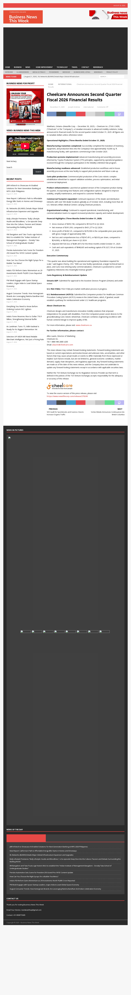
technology (62, 67)
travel (75, 67)
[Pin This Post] (81, 114)
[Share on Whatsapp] (109, 114)
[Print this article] (100, 114)
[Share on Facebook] (52, 114)
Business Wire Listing (82, 72)
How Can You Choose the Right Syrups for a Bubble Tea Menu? (34, 876)
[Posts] (26, 838)
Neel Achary (12, 161)
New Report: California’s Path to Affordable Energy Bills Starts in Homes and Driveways (43, 851)
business (17, 67)
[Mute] (36, 154)
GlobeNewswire (23, 72)
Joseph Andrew (74, 107)
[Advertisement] (65, 45)
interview (9, 72)
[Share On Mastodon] (119, 114)
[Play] (10, 154)
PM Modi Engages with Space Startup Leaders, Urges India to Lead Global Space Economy (24, 283)
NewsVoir (66, 72)
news (27, 67)
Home (7, 67)
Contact (85, 67)
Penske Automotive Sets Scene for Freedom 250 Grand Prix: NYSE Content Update (41, 872)
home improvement (44, 67)
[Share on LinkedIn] (71, 114)
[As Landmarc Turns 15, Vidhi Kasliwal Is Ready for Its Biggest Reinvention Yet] (37, 726)
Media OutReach (39, 72)
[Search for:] (111, 76)
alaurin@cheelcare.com (62, 344)
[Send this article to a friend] (90, 114)
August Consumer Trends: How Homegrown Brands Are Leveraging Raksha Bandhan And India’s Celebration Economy (25, 296)
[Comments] (105, 838)
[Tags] (65, 838)
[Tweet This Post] (61, 114)
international (89, 107)
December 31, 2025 (57, 107)
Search (9, 167)
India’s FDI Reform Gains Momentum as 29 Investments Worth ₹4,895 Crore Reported (42, 880)
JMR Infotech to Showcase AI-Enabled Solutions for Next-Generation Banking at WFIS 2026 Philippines (24, 188)
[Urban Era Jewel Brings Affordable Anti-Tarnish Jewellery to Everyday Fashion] (93, 726)
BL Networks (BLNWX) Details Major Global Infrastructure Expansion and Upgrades (41, 855)
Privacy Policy (112, 72)
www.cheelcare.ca (84, 325)
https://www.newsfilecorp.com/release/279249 (67, 396)
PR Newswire (54, 72)
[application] (25, 146)
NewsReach (98, 67)
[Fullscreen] (40, 154)
